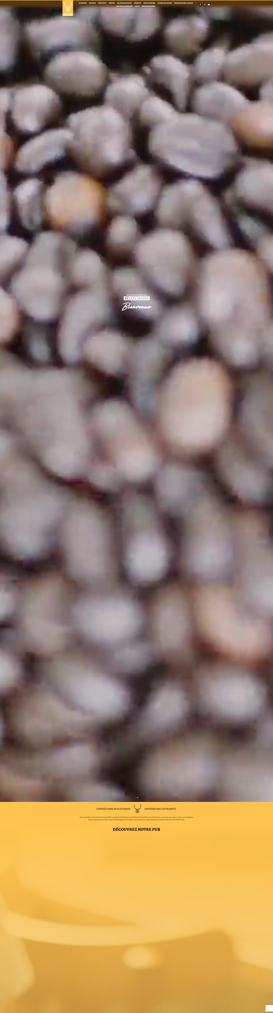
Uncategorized (148, 6)
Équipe (112, 3)
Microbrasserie (124, 3)
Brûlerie (102, 3)
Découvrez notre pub (136, 829)
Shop (137, 6)
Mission (137, 3)
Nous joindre (149, 3)
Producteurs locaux (183, 3)
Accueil (92, 3)
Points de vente (165, 3)
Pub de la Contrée (124, 6)
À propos (83, 3)
